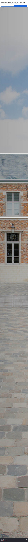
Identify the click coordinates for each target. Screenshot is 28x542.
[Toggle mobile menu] (26, 539)
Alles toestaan (20, 5)
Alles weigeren (7, 5)
